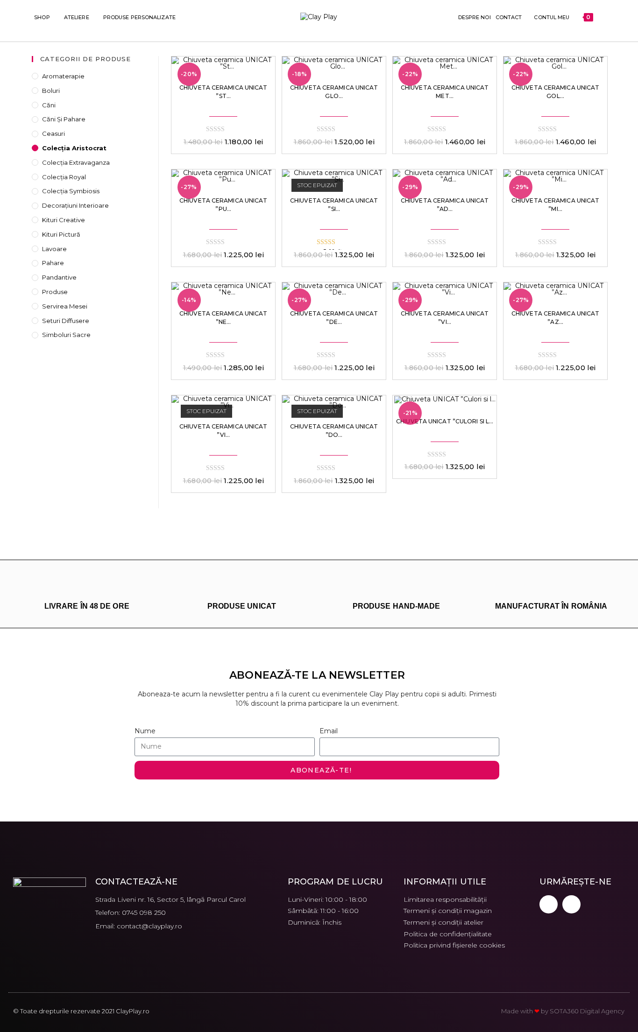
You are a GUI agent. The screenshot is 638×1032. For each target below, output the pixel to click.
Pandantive (59, 277)
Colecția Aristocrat (74, 148)
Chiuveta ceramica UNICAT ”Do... (334, 430)
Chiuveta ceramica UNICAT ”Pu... (223, 204)
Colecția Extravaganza (76, 162)
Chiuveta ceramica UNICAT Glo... (334, 91)
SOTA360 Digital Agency (587, 1011)
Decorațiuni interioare (75, 205)
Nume (145, 731)
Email (328, 731)
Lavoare (54, 249)
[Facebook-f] (548, 904)
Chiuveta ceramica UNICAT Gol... (555, 91)
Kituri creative (63, 220)
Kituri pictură (61, 234)
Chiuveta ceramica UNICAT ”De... (334, 317)
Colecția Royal (64, 177)
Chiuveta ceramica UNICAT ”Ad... (445, 204)
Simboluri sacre (66, 334)
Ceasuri (53, 133)
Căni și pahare (63, 119)
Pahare (53, 263)
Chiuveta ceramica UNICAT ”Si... (334, 204)
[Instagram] (571, 904)
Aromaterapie (63, 76)
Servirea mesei (64, 306)
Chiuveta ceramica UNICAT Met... (445, 91)
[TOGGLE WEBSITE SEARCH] (601, 17)
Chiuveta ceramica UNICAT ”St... (223, 91)
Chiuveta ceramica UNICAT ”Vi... (445, 317)
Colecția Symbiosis (70, 191)
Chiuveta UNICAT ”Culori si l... (444, 421)
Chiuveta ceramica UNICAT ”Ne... (223, 317)
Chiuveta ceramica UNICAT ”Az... (555, 317)
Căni (49, 105)
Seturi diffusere (65, 320)
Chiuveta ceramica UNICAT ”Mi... (555, 204)
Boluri (51, 90)
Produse (55, 291)
